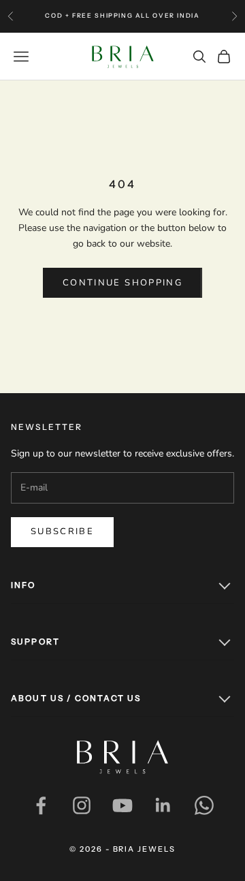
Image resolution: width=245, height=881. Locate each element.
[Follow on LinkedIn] (163, 805)
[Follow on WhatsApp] (204, 805)
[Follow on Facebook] (41, 805)
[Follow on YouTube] (122, 805)
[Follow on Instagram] (82, 805)
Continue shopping (122, 283)
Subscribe (62, 531)
